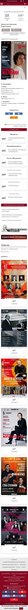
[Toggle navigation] (25, 7)
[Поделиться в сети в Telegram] (19, 113)
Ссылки (18, 567)
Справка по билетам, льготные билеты (12, 220)
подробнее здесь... (23, 126)
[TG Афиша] (14, 592)
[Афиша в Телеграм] (14, 600)
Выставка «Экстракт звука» (15, 197)
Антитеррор (23, 564)
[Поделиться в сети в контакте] (9, 113)
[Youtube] (22, 592)
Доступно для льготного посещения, (11, 32)
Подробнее (15, 608)
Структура (14, 559)
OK (21, 608)
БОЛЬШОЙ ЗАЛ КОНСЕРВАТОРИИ (14, 11)
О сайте (23, 567)
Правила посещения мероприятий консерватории (10, 210)
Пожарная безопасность (9, 567)
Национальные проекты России (10, 564)
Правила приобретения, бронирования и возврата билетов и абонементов (12, 215)
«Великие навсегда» (13, 185)
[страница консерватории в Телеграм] (6, 592)
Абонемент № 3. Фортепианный (9, 249)
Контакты (14, 569)
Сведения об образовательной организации (14, 562)
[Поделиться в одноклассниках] (14, 117)
